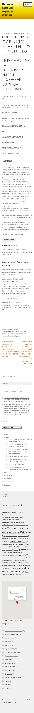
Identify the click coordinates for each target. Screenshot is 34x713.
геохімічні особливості (22, 539)
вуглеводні (15, 532)
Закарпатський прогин (9, 515)
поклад (10, 560)
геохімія (6, 542)
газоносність (23, 536)
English (4, 28)
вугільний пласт (10, 536)
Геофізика (8, 641)
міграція (25, 549)
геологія (12, 539)
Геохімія (7, 645)
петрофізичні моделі (20, 558)
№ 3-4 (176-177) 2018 (20, 96)
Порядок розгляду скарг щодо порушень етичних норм (18, 460)
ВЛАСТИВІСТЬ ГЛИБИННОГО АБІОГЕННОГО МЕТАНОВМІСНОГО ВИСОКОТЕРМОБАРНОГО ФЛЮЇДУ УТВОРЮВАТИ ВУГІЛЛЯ (10, 349)
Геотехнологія (9, 638)
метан (17, 550)
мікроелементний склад (10, 552)
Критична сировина (11, 656)
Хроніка (7, 684)
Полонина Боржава (14, 336)
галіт (5, 538)
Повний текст (9, 240)
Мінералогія (9, 663)
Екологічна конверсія (12, 652)
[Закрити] (24, 589)
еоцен (21, 544)
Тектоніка (8, 681)
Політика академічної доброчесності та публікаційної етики (20, 440)
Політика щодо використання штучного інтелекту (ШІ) (18, 445)
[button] (17, 602)
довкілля (5, 336)
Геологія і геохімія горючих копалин (8, 9)
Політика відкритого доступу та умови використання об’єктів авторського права (19, 451)
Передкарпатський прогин (14, 522)
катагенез (15, 547)
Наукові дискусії (13, 329)
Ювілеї (7, 688)
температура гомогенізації (12, 568)
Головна (5, 96)
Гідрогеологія (9, 649)
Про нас (6, 437)
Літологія (8, 659)
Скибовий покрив (8, 525)
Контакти (7, 485)
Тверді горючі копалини (13, 677)
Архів (11, 96)
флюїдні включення (13, 571)
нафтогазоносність (10, 555)
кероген (23, 547)
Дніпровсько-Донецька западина (12, 512)
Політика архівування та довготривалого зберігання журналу (20, 468)
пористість (17, 560)
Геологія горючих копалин (13, 631)
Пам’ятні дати (9, 670)
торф (25, 568)
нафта (20, 552)
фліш (27, 572)
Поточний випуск (9, 475)
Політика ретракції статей (17, 464)
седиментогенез (18, 565)
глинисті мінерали (19, 541)
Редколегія (7, 478)
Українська (6, 497)
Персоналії (8, 674)
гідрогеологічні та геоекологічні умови (14, 334)
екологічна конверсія (10, 544)
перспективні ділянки (7, 557)
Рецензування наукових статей (18, 456)
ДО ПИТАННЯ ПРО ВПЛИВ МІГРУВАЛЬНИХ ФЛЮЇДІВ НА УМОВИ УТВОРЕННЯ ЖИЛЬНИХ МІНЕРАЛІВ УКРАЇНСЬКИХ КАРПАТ (17, 399)
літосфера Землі (8, 550)
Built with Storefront (9, 702)
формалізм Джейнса (21, 574)
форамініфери (8, 575)
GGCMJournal (26, 33)
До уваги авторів (9, 482)
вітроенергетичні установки (17, 331)
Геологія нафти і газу (11, 634)
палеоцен (23, 555)
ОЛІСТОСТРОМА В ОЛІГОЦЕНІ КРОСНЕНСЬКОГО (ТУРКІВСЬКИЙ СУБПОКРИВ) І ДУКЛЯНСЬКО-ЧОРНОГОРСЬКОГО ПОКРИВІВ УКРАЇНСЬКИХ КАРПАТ (25, 352)
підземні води (16, 562)
